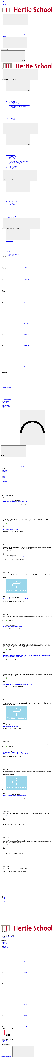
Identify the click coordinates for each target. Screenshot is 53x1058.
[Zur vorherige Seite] (11, 893)
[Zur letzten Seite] (11, 923)
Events (4, 946)
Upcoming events (7, 399)
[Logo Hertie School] (26, 930)
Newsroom (5, 947)
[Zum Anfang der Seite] (23, 1051)
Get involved (6, 945)
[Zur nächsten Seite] (11, 913)
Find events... (3, 444)
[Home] (26, 11)
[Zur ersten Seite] (11, 883)
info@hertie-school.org (8, 937)
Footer (4, 4)
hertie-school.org (7, 387)
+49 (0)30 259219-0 (10, 936)
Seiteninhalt (5, 3)
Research (5, 942)
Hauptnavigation (7, 1)
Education (5, 943)
